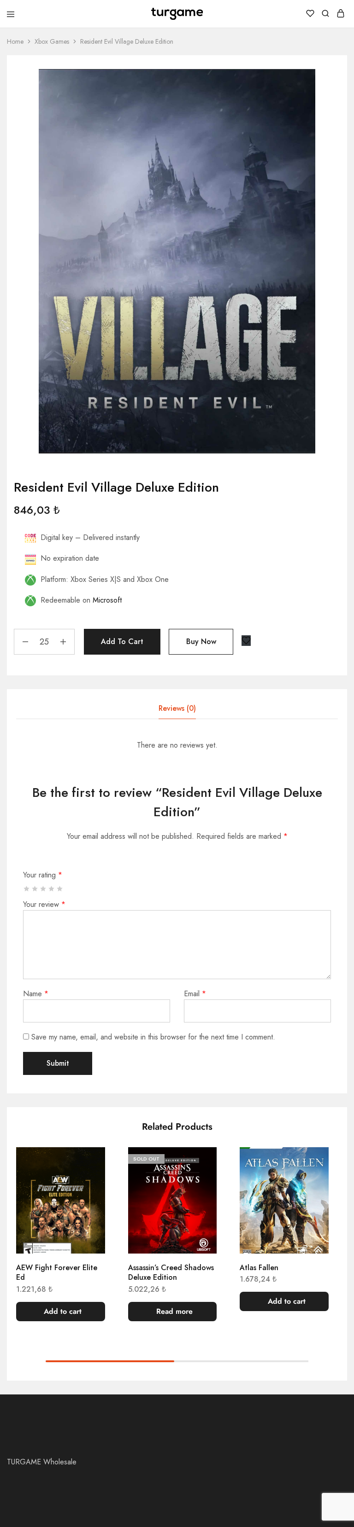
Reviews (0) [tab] (177, 708)
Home (15, 41)
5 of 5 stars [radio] (60, 888)
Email (195, 993)
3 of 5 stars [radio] (43, 888)
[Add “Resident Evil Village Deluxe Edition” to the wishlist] (246, 640)
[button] (60, 1311)
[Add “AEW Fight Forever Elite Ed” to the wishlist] (88, 1163)
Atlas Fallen (259, 1267)
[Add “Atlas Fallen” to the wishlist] (312, 1163)
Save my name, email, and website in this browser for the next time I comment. (153, 1037)
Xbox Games (52, 41)
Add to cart (122, 641)
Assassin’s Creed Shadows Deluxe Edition (171, 1272)
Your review (44, 904)
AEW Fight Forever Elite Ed (56, 1272)
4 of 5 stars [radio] (52, 888)
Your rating (42, 875)
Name (35, 993)
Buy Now (201, 641)
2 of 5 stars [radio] (35, 888)
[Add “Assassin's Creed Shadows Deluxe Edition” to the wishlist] (200, 1163)
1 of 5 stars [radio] (27, 888)
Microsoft (107, 600)
